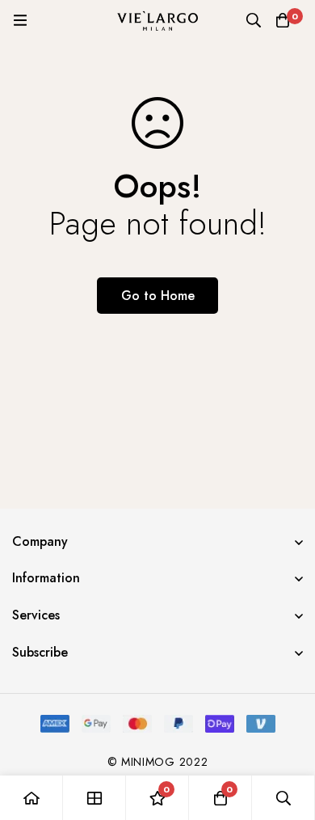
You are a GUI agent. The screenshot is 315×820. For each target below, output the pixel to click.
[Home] (31, 798)
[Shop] (94, 798)
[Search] (253, 20)
